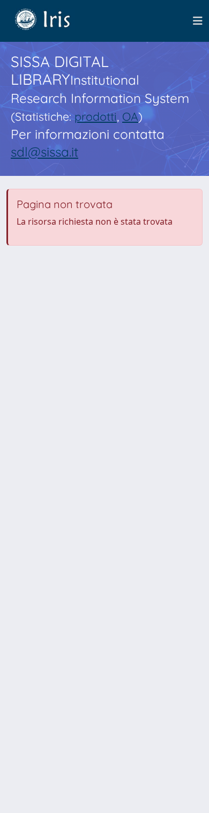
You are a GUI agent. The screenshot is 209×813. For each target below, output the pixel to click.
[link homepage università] (50, 20)
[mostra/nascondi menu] (198, 21)
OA (130, 116)
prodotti (95, 116)
